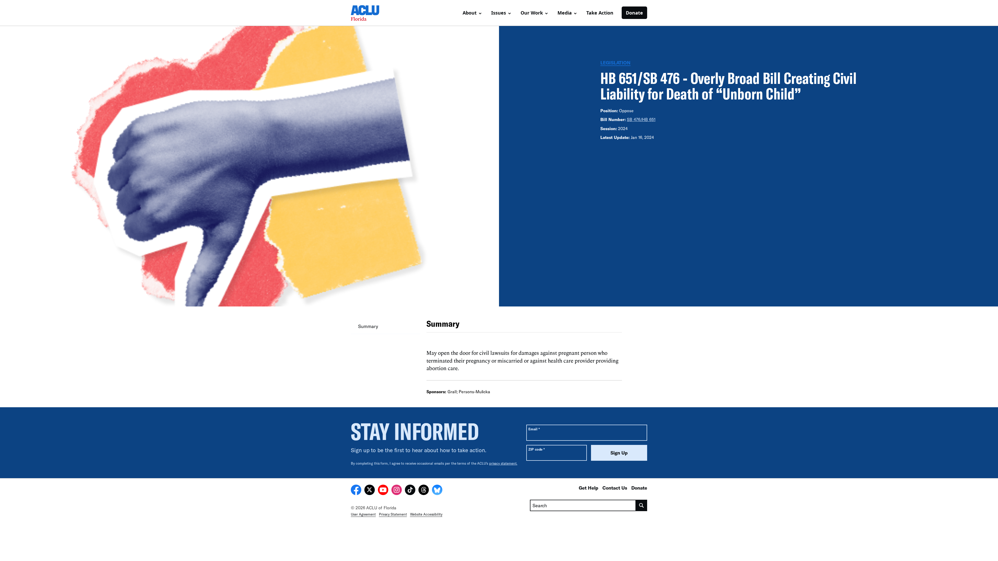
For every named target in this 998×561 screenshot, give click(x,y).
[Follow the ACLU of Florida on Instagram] (396, 491)
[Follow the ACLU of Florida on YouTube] (383, 491)
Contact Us (614, 488)
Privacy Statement (393, 514)
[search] (641, 505)
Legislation (615, 62)
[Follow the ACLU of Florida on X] (369, 491)
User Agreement (363, 514)
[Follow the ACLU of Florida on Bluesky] (437, 491)
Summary (368, 326)
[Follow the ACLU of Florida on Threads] (423, 491)
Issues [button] (498, 13)
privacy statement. (503, 463)
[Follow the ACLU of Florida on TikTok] (410, 491)
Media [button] (564, 13)
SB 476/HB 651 (641, 119)
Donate (634, 13)
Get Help (588, 488)
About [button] (470, 13)
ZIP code (536, 449)
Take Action (599, 13)
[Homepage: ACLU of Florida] (369, 13)
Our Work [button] (532, 13)
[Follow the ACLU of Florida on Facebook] (356, 491)
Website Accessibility (426, 514)
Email (534, 429)
